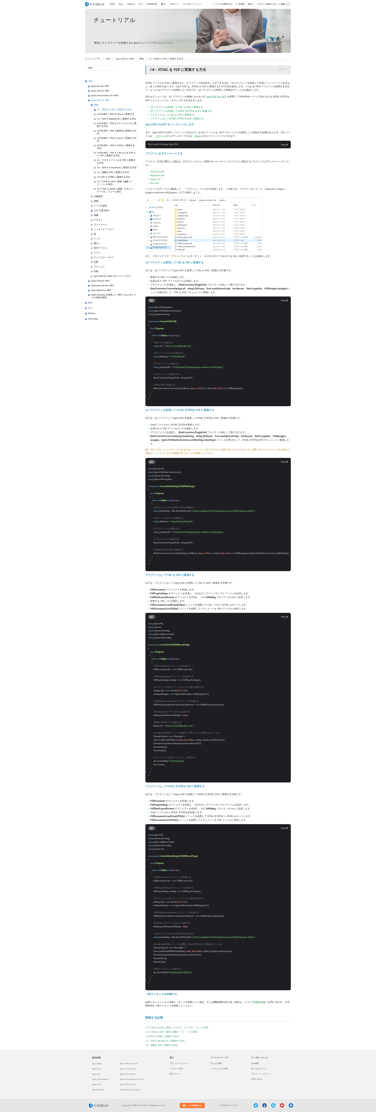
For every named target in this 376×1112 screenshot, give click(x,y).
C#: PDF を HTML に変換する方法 (162, 1036)
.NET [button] (112, 4)
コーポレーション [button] (192, 4)
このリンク (161, 136)
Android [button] (152, 4)
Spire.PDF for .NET (125, 58)
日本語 (241, 4)
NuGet (198, 136)
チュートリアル (93, 58)
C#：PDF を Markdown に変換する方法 (165, 1040)
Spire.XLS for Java (128, 1074)
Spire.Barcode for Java (130, 1090)
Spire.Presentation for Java (131, 1079)
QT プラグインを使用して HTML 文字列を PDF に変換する (181, 111)
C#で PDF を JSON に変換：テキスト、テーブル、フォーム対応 (177, 1027)
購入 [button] (163, 4)
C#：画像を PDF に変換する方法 (162, 1045)
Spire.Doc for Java (128, 1069)
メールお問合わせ (224, 4)
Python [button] (131, 4)
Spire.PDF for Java (128, 1084)
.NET (108, 58)
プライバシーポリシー (260, 1074)
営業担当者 (259, 1002)
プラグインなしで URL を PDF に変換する (172, 114)
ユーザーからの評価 (219, 1069)
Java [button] (121, 4)
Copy (283, 145)
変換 (141, 58)
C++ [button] (141, 4)
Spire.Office (97, 1064)
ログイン (261, 4)
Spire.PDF (96, 1084)
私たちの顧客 (216, 1063)
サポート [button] (174, 4)
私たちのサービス (258, 1069)
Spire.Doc (96, 1069)
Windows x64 (157, 175)
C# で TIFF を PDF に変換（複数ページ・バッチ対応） (172, 1032)
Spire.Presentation (100, 1079)
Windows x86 (157, 171)
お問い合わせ (257, 1079)
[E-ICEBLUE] (94, 4)
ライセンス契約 (176, 1069)
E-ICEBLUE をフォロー (229, 1105)
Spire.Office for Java (128, 1063)
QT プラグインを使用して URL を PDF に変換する (176, 107)
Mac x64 (154, 183)
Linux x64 (155, 179)
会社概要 (255, 1063)
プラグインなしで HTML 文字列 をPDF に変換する (177, 118)
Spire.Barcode (98, 1090)
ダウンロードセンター (179, 1063)
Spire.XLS (96, 1074)
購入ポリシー (175, 1074)
